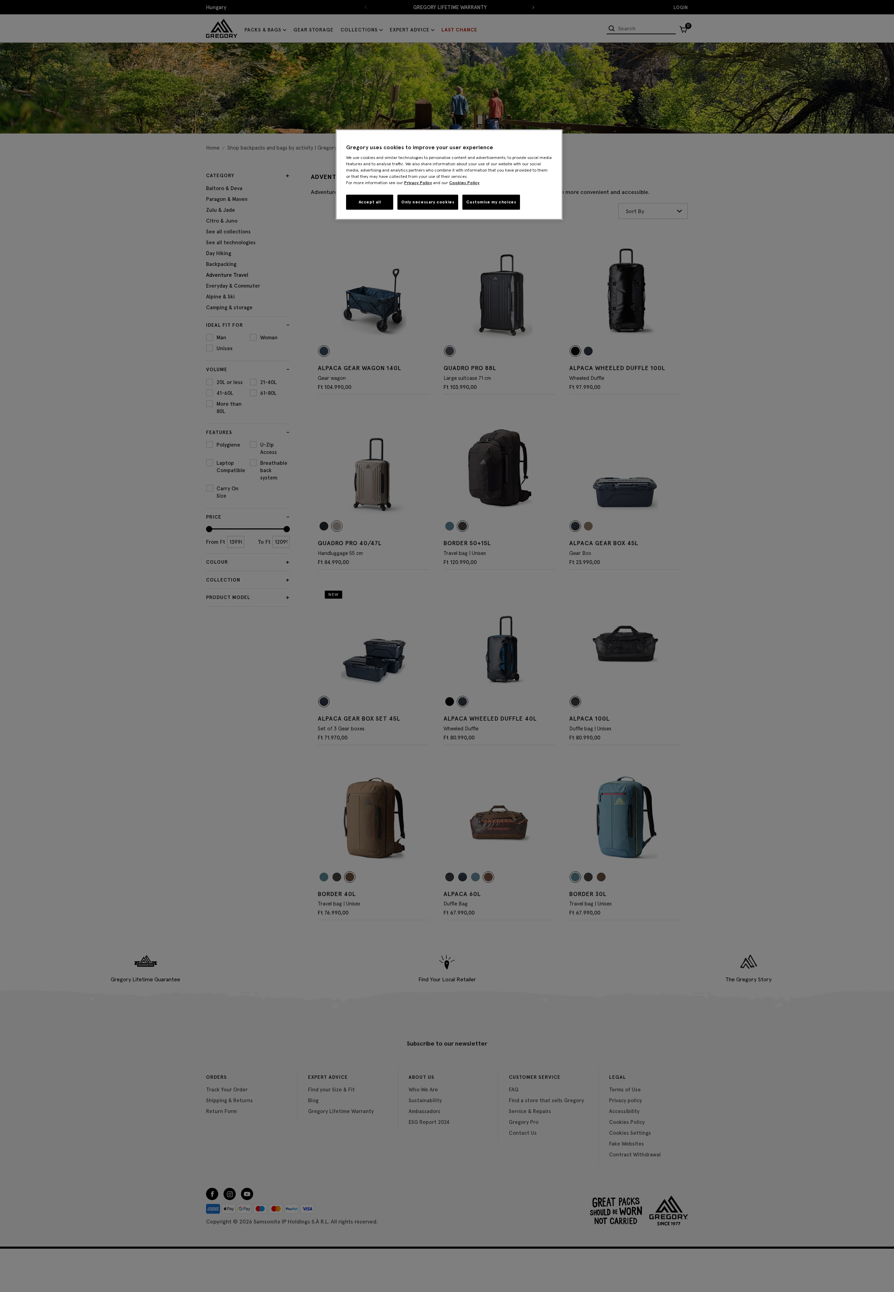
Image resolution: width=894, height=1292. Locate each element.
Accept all (370, 201)
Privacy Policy (418, 182)
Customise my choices (491, 201)
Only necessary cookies (427, 201)
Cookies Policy (464, 182)
